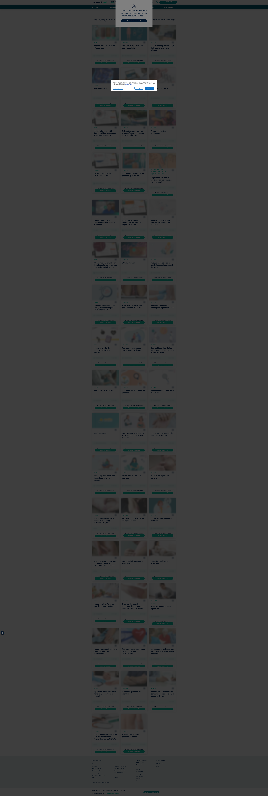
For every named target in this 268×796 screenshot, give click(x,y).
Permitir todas (149, 88)
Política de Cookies (128, 84)
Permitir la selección (118, 88)
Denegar (139, 88)
